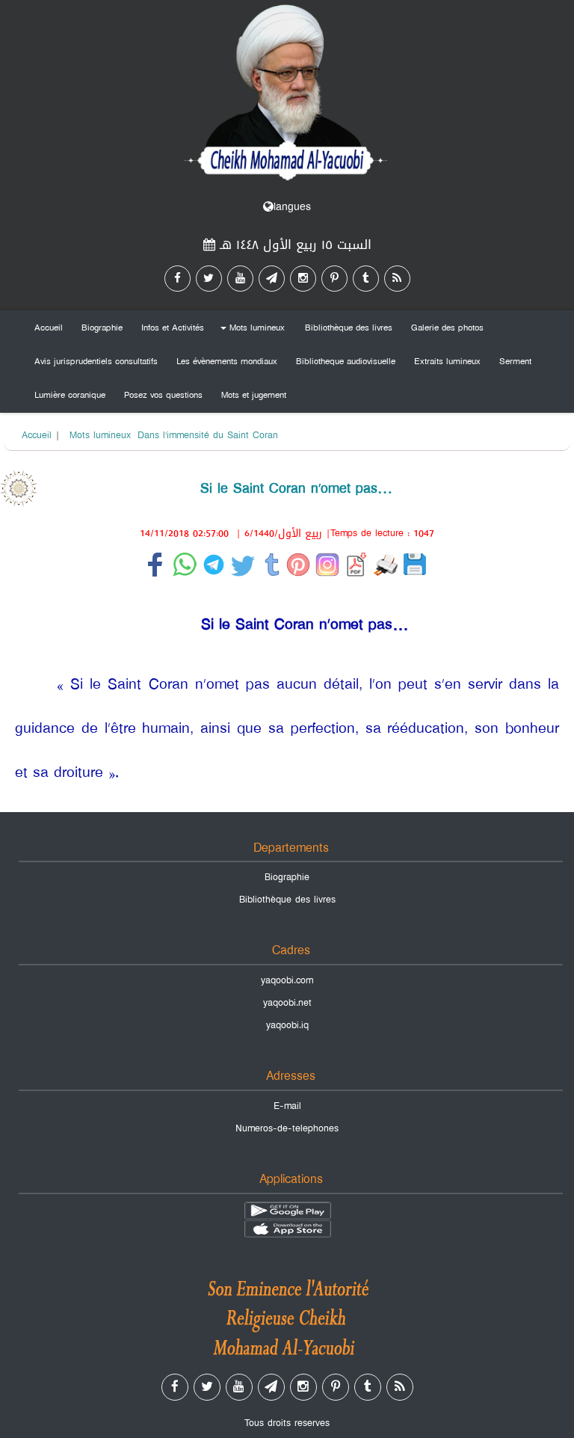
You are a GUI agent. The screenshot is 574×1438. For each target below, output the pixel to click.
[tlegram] (272, 278)
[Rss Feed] (397, 278)
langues (292, 207)
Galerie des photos (447, 328)
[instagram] (303, 278)
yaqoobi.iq (287, 1025)
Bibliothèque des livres (348, 328)
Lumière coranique (69, 395)
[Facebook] (177, 278)
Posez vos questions (163, 395)
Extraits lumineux (447, 361)
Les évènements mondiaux (226, 361)
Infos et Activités (172, 328)
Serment (515, 361)
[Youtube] (240, 278)
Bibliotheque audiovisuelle (345, 361)
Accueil (48, 328)
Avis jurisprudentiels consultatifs (96, 361)
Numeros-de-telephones (287, 1128)
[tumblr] (366, 278)
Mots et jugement (253, 395)
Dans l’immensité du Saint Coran (208, 435)
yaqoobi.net (287, 1003)
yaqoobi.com (287, 980)
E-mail (287, 1106)
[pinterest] (334, 278)
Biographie (102, 328)
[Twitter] (209, 278)
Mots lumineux (250, 330)
